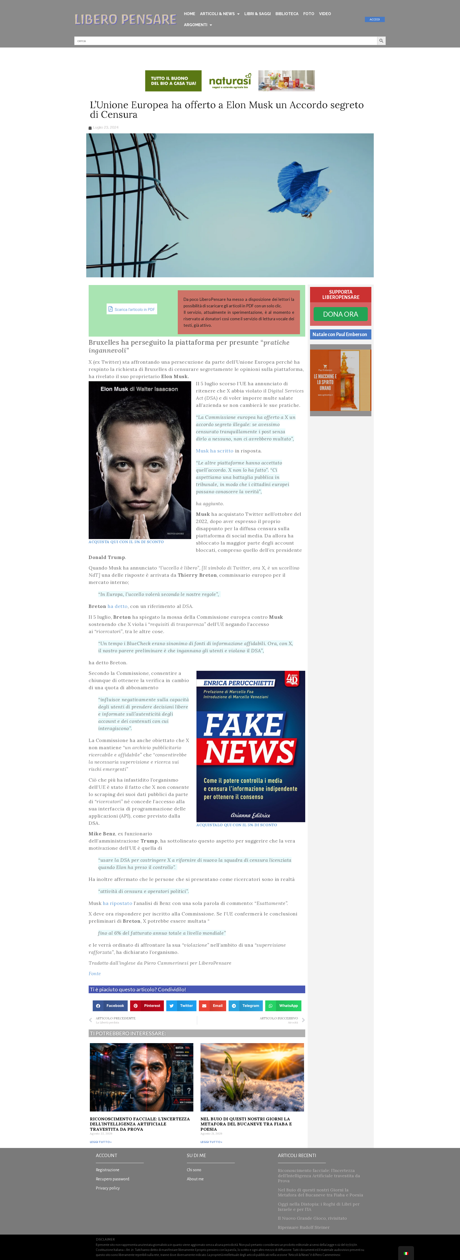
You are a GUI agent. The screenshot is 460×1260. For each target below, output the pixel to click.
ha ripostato (117, 903)
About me (195, 1179)
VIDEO (325, 14)
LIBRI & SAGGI (257, 14)
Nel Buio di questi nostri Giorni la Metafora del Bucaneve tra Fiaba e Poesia (246, 1124)
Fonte (95, 973)
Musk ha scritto (215, 451)
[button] (110, 1005)
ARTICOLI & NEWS (217, 14)
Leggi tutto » (101, 1142)
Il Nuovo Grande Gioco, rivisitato (312, 1218)
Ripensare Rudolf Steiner (304, 1227)
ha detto (118, 606)
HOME (189, 14)
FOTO (308, 14)
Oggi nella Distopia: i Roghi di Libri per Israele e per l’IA (319, 1206)
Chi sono (194, 1170)
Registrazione (107, 1170)
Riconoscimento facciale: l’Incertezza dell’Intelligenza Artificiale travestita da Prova (140, 1124)
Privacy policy (108, 1188)
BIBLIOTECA (287, 14)
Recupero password (112, 1179)
